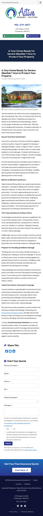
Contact (19, 484)
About (36, 480)
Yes (7, 429)
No (14, 429)
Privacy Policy (13, 512)
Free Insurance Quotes (10, 2)
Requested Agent (10, 397)
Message (8, 405)
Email (6, 373)
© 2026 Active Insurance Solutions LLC (18, 480)
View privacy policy (30, 450)
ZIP (6, 389)
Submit (8, 443)
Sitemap (27, 484)
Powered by (27, 512)
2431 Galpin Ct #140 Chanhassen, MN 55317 (21, 497)
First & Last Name (11, 365)
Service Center (34, 36)
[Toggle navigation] (40, 2)
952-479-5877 (21, 501)
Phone (7, 381)
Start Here (20, 470)
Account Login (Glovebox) (14, 36)
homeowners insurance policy (12, 313)
